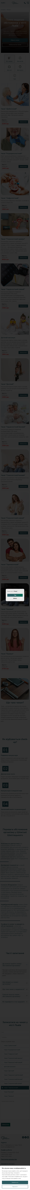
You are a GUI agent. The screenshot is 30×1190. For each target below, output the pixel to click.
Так (15, 595)
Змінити (15, 598)
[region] (15, 1178)
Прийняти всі (15, 1182)
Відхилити (15, 1186)
